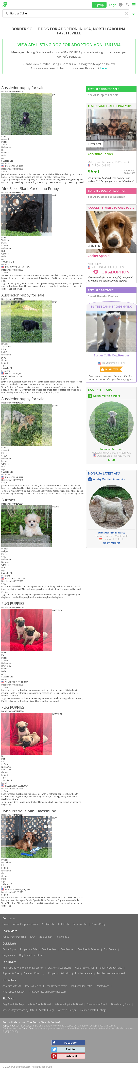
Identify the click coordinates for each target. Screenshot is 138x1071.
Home (6, 924)
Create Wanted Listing (59, 967)
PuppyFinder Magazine (14, 936)
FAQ (32, 936)
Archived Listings (67, 1010)
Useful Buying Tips (84, 967)
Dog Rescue (67, 949)
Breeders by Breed (97, 1004)
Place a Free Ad (33, 986)
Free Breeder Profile (56, 986)
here (103, 68)
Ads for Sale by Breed (39, 1004)
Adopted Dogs (46, 1010)
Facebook (70, 1042)
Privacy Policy (98, 924)
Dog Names (9, 955)
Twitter (71, 1049)
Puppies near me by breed (111, 973)
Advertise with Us (12, 986)
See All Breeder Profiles (103, 296)
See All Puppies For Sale (103, 95)
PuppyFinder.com (14, 1022)
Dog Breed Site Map (13, 1004)
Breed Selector (30, 1028)
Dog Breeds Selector (88, 949)
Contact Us (48, 924)
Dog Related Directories (31, 955)
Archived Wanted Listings (93, 1010)
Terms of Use (80, 924)
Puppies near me (84, 973)
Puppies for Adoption (59, 973)
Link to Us (63, 924)
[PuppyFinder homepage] (5, 4)
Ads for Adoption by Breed (69, 1004)
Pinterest (71, 1056)
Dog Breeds (110, 949)
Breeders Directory (34, 973)
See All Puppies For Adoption (106, 197)
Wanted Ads (103, 986)
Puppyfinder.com (11, 1025)
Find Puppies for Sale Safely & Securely (23, 967)
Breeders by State (120, 1004)
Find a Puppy (9, 949)
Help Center (45, 936)
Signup (99, 5)
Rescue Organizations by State (18, 1010)
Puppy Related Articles (110, 967)
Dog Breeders (49, 949)
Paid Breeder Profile (81, 986)
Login (112, 5)
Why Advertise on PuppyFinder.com (47, 991)
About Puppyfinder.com (25, 924)
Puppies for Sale (28, 949)
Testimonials (62, 936)
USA (3, 166)
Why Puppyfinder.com (14, 991)
